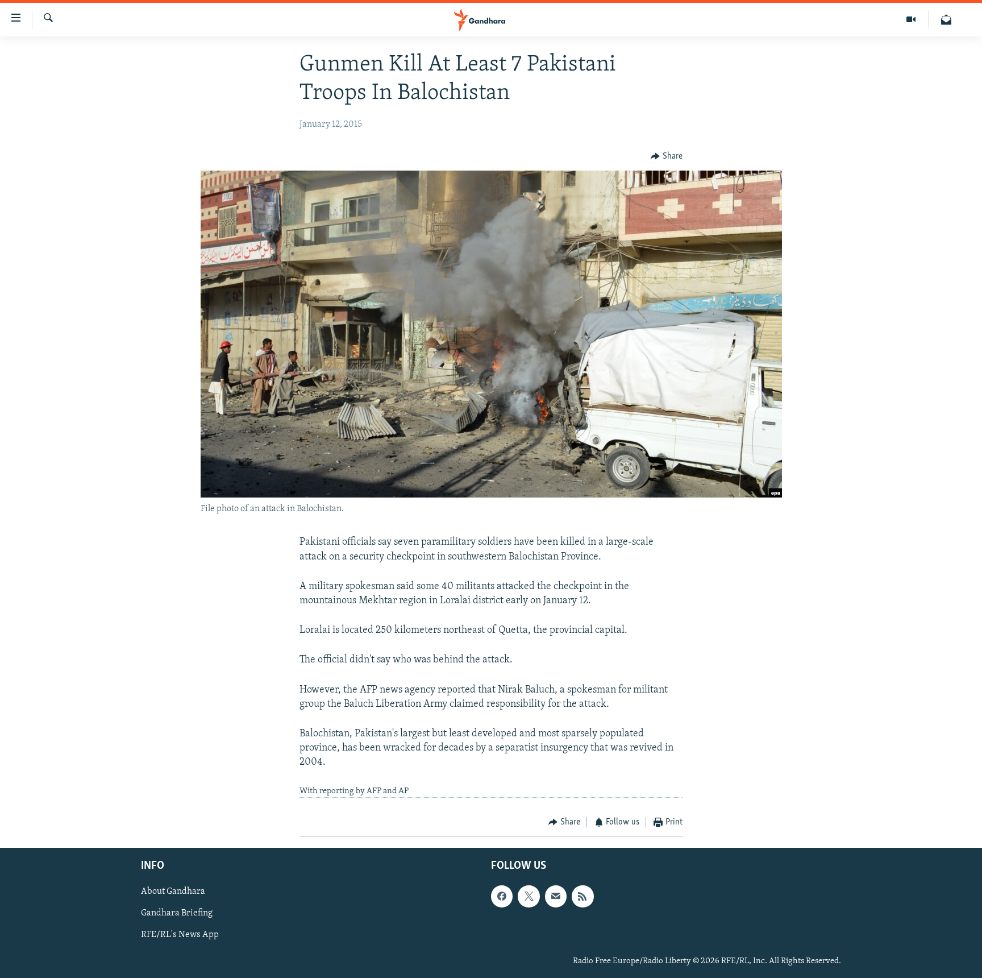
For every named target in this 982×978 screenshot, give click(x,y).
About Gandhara (173, 892)
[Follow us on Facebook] (502, 896)
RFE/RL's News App (180, 935)
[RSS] (582, 896)
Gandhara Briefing (177, 913)
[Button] (667, 156)
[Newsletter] (946, 19)
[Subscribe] (556, 896)
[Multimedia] (911, 19)
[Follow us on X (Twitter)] (528, 896)
